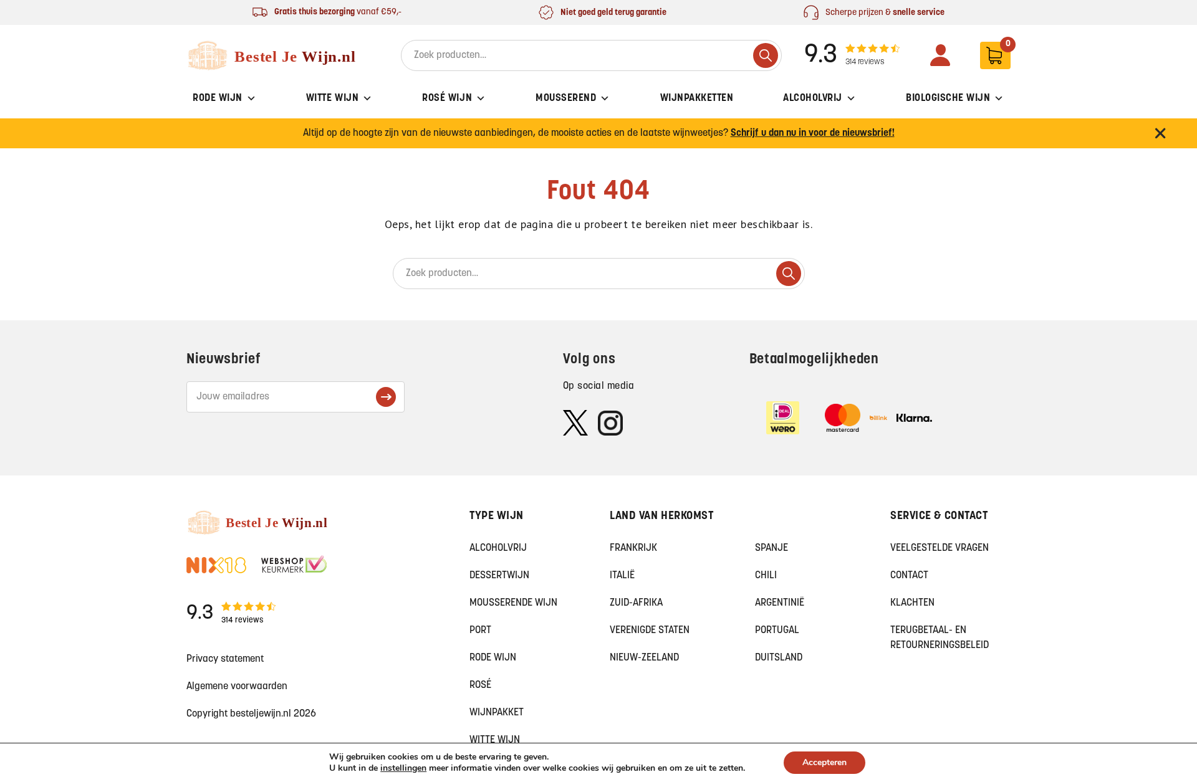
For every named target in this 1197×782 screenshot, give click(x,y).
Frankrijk (633, 548)
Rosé (480, 685)
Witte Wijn (332, 98)
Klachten (912, 603)
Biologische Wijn (948, 98)
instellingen (403, 768)
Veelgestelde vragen (939, 548)
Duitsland (778, 658)
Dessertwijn (499, 576)
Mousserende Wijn (513, 603)
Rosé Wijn (447, 98)
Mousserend (566, 98)
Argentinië (779, 603)
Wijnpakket (496, 713)
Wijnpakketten (697, 98)
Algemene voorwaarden (236, 687)
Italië (622, 576)
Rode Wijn (218, 98)
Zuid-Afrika (636, 603)
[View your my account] (940, 55)
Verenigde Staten (650, 631)
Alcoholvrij (812, 98)
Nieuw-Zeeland (644, 658)
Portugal (777, 631)
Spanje (771, 548)
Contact (909, 576)
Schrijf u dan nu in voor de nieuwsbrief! (813, 133)
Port (480, 631)
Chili (766, 576)
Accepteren (824, 762)
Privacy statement (225, 659)
